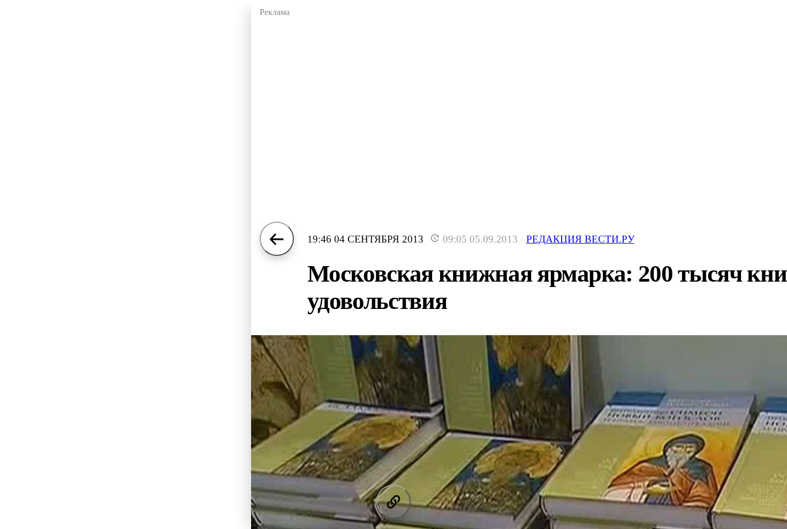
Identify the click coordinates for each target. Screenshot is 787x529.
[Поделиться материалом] (393, 502)
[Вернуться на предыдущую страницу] (277, 239)
